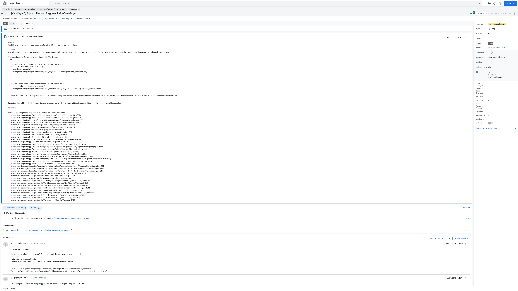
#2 (44, 243)
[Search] (51, 3)
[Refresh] (5, 13)
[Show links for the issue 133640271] (78, 9)
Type (478, 29)
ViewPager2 (61, 9)
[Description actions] (468, 37)
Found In (479, 112)
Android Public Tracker (14, 9)
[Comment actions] (466, 243)
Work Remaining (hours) (480, 106)
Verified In (480, 119)
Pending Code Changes (479, 91)
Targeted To (480, 115)
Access (479, 47)
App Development (32, 9)
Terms (12, 289)
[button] (495, 28)
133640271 (73, 9)
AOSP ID (479, 97)
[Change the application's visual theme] (489, 3)
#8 (469, 230)
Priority (479, 33)
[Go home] (2, 13)
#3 (44, 278)
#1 (45, 36)
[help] (494, 3)
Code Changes (479, 84)
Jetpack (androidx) (47, 9)
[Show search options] (479, 3)
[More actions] (515, 13)
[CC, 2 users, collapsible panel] (501, 72)
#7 (469, 218)
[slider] (473, 153)
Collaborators (481, 67)
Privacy (5, 289)
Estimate (479, 100)
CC (477, 72)
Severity (479, 38)
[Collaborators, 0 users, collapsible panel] (501, 67)
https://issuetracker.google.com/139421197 (72, 218)
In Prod (479, 123)
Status (478, 43)
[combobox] (266, 3)
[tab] (10, 18)
